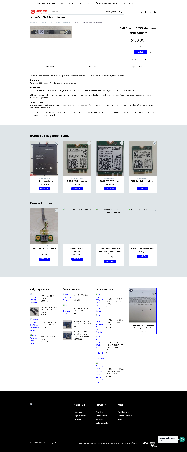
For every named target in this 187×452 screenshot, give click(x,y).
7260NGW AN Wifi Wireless (110, 181)
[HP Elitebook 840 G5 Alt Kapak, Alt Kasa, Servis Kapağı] (142, 305)
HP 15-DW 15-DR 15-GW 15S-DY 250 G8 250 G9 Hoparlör (49, 310)
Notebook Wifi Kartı (77, 178)
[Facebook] (129, 59)
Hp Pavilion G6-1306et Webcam (142, 248)
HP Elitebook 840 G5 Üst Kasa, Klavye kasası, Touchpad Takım (114, 371)
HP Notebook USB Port (137, 246)
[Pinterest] (135, 59)
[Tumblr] (139, 59)
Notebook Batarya (44, 178)
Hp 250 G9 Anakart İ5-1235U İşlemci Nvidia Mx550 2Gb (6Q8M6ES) (81, 334)
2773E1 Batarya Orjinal (44, 181)
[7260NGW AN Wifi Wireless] (110, 158)
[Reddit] (145, 59)
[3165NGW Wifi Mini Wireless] (77, 158)
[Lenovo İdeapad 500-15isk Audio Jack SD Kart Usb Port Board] (110, 226)
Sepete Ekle (140, 52)
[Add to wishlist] (150, 52)
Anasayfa (33, 23)
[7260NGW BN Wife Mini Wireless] (143, 158)
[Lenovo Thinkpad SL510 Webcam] (77, 226)
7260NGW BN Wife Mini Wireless (142, 181)
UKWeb (45, 443)
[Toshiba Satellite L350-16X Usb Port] (44, 226)
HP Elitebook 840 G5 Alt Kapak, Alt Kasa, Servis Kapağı (114, 301)
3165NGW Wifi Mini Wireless (77, 181)
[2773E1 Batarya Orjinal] (44, 158)
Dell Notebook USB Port (63, 23)
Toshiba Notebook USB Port (52, 246)
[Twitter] (132, 59)
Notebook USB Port (46, 23)
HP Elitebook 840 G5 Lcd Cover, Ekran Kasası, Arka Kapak (115, 322)
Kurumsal (61, 17)
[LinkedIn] (142, 59)
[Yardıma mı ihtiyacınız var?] (182, 439)
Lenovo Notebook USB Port (73, 246)
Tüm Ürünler (48, 17)
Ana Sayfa (35, 17)
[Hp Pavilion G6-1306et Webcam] (143, 226)
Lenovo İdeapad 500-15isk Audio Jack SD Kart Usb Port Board (110, 251)
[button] (44, 188)
